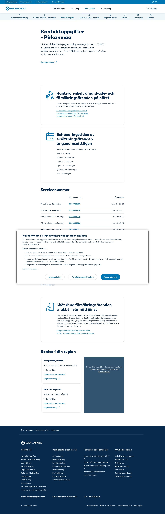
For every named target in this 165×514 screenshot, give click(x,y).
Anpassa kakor (55, 277)
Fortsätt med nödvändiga (83, 277)
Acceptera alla (110, 277)
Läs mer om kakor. (30, 269)
